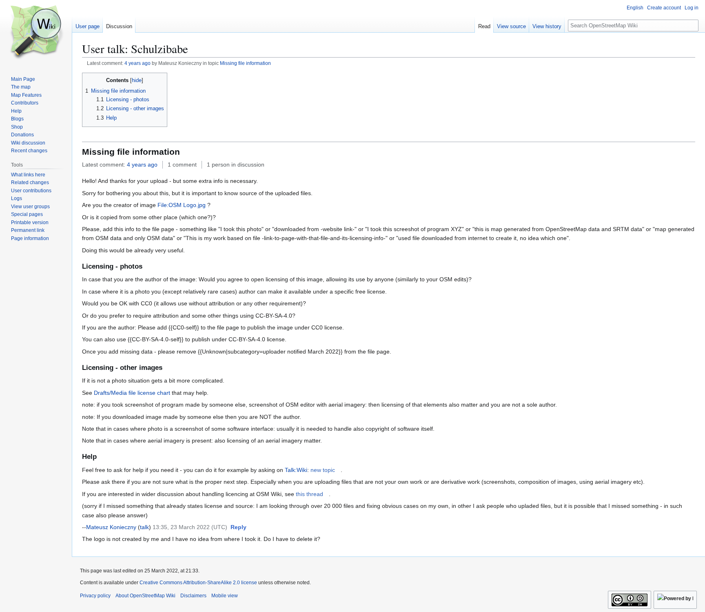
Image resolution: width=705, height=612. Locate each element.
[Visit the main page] (36, 32)
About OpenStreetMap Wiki (145, 596)
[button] (238, 527)
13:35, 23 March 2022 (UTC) (190, 527)
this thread (309, 494)
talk (144, 527)
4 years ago (137, 63)
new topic (322, 470)
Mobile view (224, 596)
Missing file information (245, 63)
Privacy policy (95, 596)
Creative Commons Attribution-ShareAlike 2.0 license (198, 582)
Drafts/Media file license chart (132, 392)
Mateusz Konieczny (111, 527)
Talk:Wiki (296, 470)
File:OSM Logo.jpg (181, 205)
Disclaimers (193, 596)
